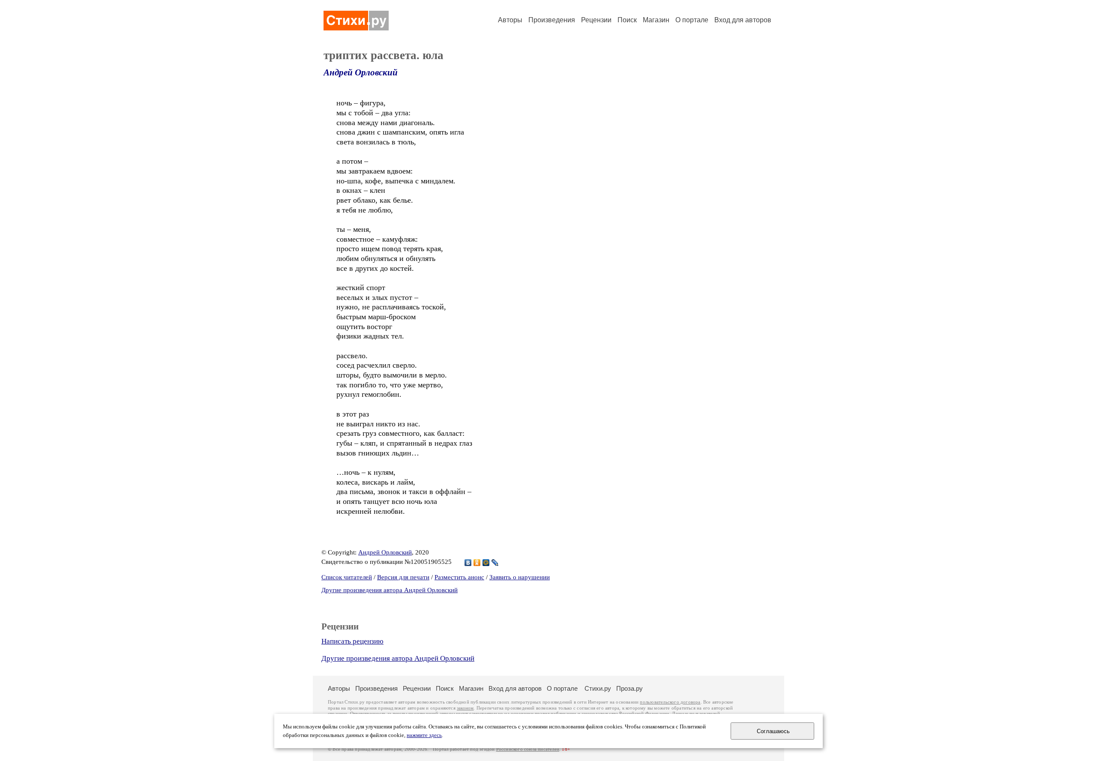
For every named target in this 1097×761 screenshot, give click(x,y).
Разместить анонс (459, 577)
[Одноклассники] (477, 562)
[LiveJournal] (495, 562)
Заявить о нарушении (519, 577)
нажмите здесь (424, 735)
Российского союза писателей (527, 749)
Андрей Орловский (361, 72)
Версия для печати (403, 577)
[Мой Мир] (486, 562)
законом (465, 708)
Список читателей (346, 577)
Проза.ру (629, 688)
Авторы (510, 20)
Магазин (656, 20)
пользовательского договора (670, 702)
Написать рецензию (352, 641)
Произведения (551, 20)
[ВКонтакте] (468, 562)
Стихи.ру (597, 688)
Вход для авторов (742, 20)
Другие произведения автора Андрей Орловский (389, 590)
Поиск (627, 20)
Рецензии (596, 20)
